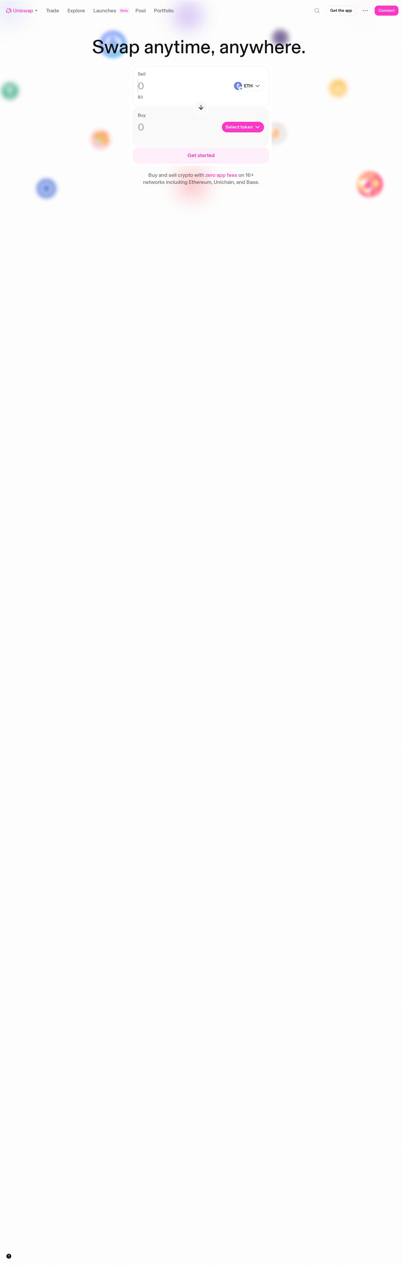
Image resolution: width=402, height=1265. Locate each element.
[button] (22, 10)
